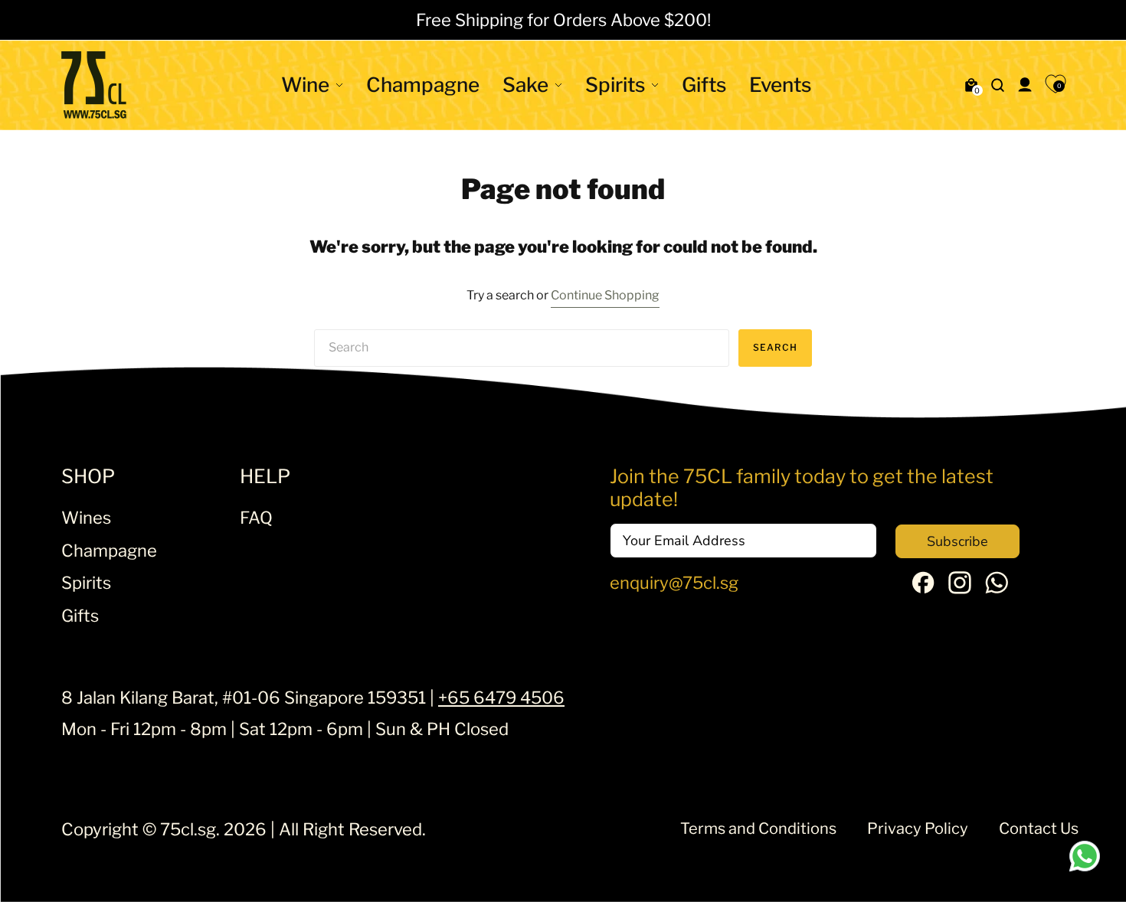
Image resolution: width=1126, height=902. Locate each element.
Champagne (423, 84)
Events (780, 84)
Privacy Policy (917, 828)
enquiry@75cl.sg (674, 583)
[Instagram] (959, 588)
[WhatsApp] (996, 588)
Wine (305, 84)
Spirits (615, 84)
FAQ (256, 518)
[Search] (998, 85)
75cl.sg (188, 829)
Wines (86, 518)
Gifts (704, 84)
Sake (525, 84)
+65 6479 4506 (501, 698)
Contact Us (1039, 828)
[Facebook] (923, 587)
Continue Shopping (605, 295)
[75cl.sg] (93, 85)
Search (775, 347)
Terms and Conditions (758, 828)
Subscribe (957, 541)
